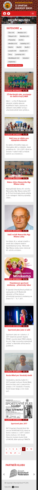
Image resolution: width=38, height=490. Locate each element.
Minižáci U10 (24, 36)
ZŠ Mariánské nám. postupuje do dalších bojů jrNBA (19, 95)
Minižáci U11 (22, 33)
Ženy (10, 54)
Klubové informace (15, 65)
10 (31, 449)
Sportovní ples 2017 (19, 423)
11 (6, 453)
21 (15, 453)
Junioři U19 (12, 51)
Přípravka (11, 40)
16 (11, 453)
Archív (21, 40)
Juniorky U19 (19, 54)
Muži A (10, 47)
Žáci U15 (11, 33)
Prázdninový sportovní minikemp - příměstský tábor (19, 284)
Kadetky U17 (24, 43)
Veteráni (26, 58)
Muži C (27, 47)
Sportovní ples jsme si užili (19, 330)
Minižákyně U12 (13, 58)
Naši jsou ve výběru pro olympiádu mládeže (19, 139)
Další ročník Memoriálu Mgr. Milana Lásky (19, 236)
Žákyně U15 (12, 36)
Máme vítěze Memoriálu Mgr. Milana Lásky (19, 183)
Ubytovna (11, 62)
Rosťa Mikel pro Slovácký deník (19, 375)
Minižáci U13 (12, 43)
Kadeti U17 (23, 51)
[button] (4, 473)
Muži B (19, 47)
